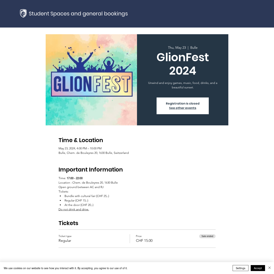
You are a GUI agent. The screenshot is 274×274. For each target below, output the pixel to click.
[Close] (269, 268)
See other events (182, 108)
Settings (240, 268)
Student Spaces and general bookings (78, 13)
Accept (258, 268)
